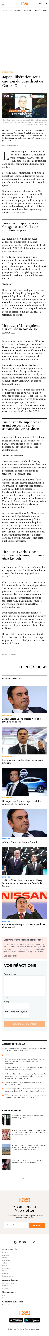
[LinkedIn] (29, 1242)
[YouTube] (24, 1242)
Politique (17, 10)
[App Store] (16, 1320)
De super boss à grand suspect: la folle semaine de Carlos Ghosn (21, 425)
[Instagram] (33, 1242)
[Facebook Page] (15, 1242)
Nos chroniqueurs (7, 1276)
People (4, 1271)
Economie (27, 10)
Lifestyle (5, 1273)
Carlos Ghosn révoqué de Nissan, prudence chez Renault (23, 555)
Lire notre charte (11, 956)
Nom (6, 1002)
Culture (4, 1263)
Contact (4, 1298)
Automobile (6, 1268)
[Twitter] (19, 1242)
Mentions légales (7, 1305)
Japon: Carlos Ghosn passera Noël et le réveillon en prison (20, 226)
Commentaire (10, 974)
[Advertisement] (24, 43)
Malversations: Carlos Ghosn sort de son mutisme (21, 329)
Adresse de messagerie (15, 1011)
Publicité (5, 1285)
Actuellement (7, 10)
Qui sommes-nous (8, 1283)
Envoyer (36, 1225)
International (8, 72)
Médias (4, 1265)
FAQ (3, 1295)
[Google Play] (32, 1320)
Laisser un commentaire (24, 1024)
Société (37, 10)
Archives (5, 1288)
